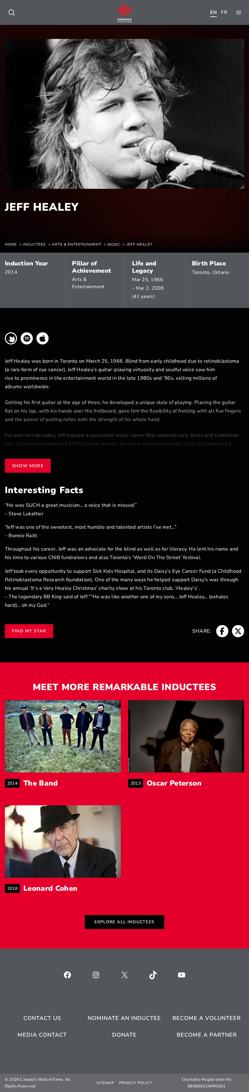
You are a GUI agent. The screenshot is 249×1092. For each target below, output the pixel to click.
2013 (137, 783)
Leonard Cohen (50, 888)
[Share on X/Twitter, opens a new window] (238, 631)
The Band (40, 783)
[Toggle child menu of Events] (11, 12)
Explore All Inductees (124, 922)
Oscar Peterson (174, 783)
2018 (13, 888)
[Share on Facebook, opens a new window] (222, 631)
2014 (11, 272)
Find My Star (29, 631)
